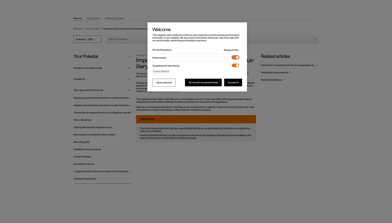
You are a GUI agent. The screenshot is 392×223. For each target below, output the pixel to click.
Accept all (233, 82)
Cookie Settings (161, 71)
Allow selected (164, 82)
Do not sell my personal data (203, 82)
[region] (197, 57)
